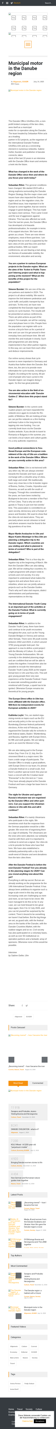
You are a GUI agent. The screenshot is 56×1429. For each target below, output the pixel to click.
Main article (34, 1248)
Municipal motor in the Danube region (25, 68)
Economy (20, 1150)
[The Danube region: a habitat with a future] (14, 1295)
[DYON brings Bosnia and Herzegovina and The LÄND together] (14, 1244)
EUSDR (25, 82)
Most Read (18, 1083)
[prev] (11, 1060)
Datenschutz (27, 1421)
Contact (14, 1422)
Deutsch (17, 3)
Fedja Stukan (29, 1384)
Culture (13, 1117)
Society (19, 1166)
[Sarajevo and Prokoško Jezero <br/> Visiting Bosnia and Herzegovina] (28, 1097)
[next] (45, 1060)
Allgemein (17, 82)
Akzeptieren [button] (39, 1421)
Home (11, 1409)
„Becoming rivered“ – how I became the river (26, 1066)
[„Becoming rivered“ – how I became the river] (28, 1048)
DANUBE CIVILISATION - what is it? (25, 1129)
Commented (37, 1083)
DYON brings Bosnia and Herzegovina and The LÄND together (35, 1242)
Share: (11, 1005)
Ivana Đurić (14, 1389)
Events (11, 1415)
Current (11, 1069)
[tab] (18, 1084)
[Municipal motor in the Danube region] (28, 102)
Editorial (24, 1352)
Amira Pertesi (15, 1384)
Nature (16, 1069)
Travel (22, 1069)
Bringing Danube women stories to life (26, 1162)
